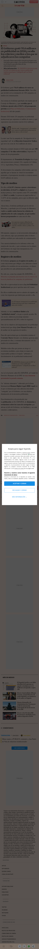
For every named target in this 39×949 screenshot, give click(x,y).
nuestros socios (26, 452)
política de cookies (19, 468)
